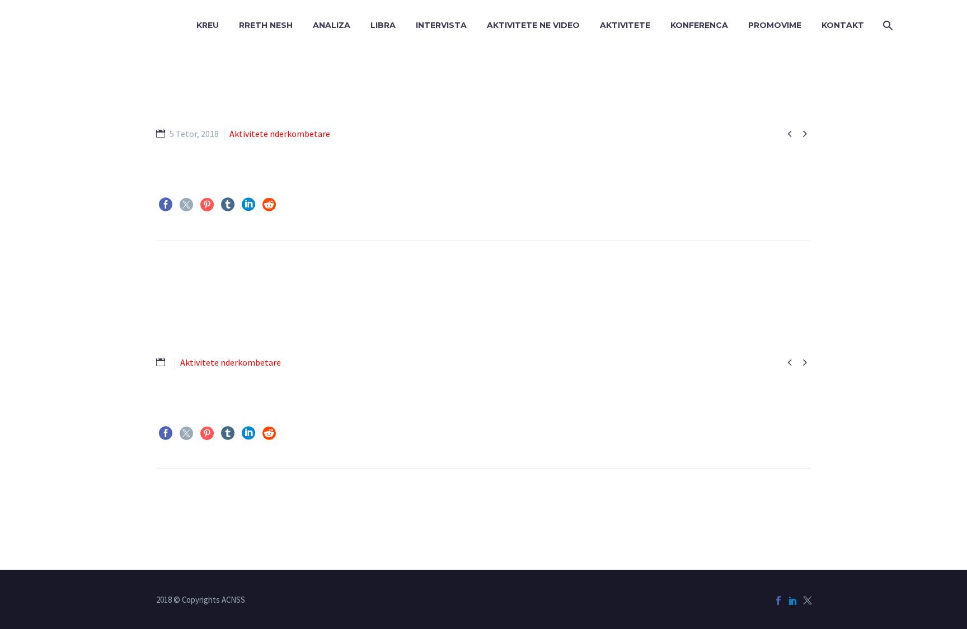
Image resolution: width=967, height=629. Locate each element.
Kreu (207, 25)
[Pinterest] (207, 204)
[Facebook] (165, 204)
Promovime (774, 25)
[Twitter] (186, 204)
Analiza (331, 25)
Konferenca (699, 25)
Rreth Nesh (266, 25)
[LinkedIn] (248, 204)
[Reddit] (269, 204)
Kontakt (843, 25)
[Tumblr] (227, 204)
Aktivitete (625, 25)
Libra (383, 25)
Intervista (441, 25)
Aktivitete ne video (533, 25)
